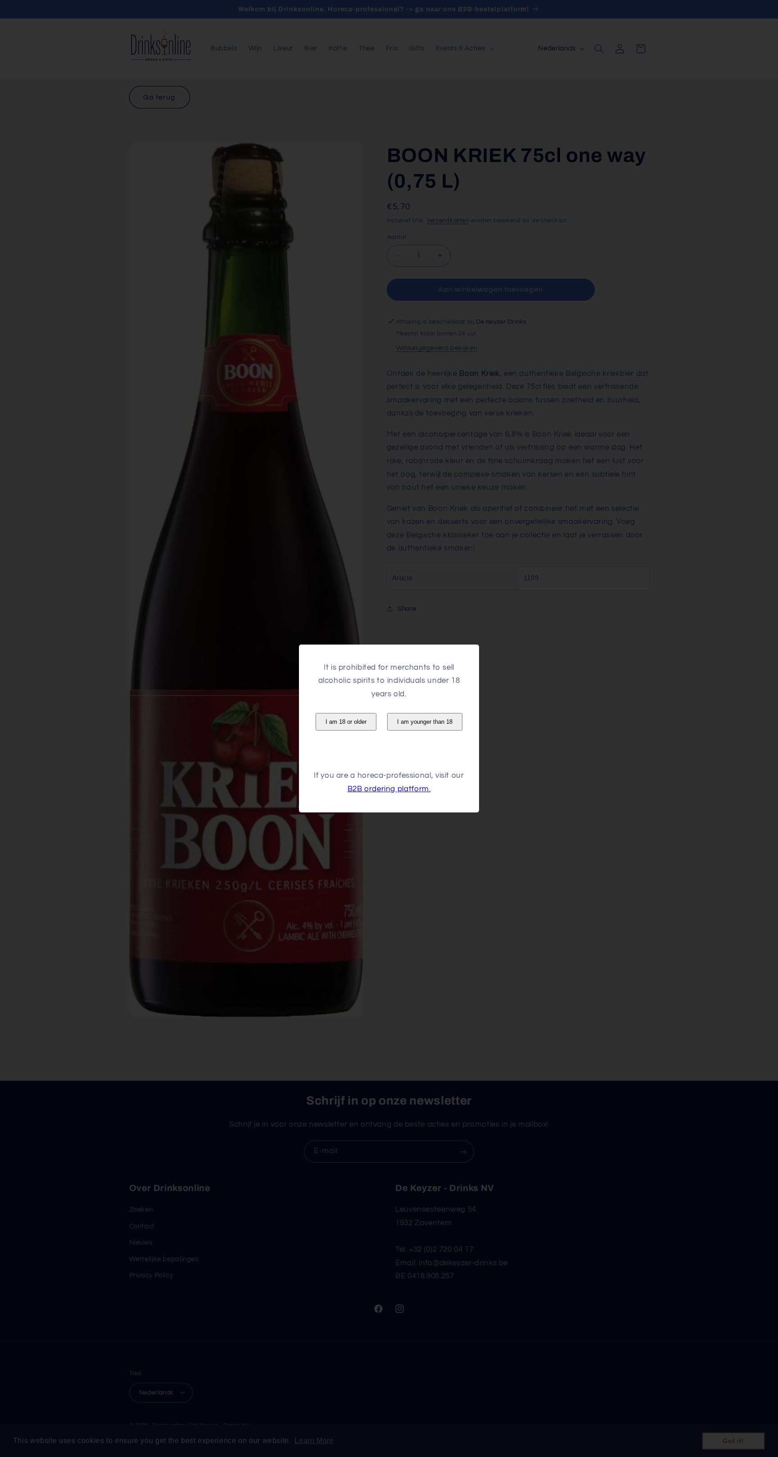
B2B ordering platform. (389, 789)
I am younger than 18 (424, 721)
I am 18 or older (346, 721)
